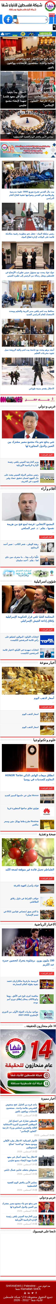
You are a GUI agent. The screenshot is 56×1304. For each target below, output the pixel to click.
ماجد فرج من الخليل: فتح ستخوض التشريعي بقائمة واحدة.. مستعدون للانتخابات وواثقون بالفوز (21, 1108)
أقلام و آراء (48, 489)
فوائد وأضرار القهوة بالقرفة (26, 885)
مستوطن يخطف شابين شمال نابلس (20, 1170)
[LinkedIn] (29, 1293)
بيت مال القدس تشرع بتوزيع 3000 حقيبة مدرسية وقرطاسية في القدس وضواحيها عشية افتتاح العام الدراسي (31, 194)
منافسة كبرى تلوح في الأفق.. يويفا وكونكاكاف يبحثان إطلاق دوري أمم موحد (22, 999)
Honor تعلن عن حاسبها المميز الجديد (22, 795)
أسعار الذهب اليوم (44, 698)
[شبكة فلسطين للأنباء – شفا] (28, 5)
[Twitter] (32, 1293)
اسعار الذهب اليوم (30, 714)
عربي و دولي (47, 406)
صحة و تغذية (47, 834)
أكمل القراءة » (46, 455)
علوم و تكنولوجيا (44, 740)
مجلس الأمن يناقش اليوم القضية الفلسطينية (33, 137)
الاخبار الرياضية (45, 924)
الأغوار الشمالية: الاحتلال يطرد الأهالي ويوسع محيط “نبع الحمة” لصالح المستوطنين (20, 1144)
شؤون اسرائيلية (45, 581)
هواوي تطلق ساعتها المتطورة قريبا (23, 808)
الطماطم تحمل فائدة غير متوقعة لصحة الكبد (29, 869)
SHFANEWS (14, 1285)
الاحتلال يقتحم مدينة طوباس (41, 388)
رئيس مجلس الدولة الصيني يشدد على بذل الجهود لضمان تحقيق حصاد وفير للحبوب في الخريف (21, 478)
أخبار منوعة (48, 663)
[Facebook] (36, 1293)
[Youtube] (25, 1293)
